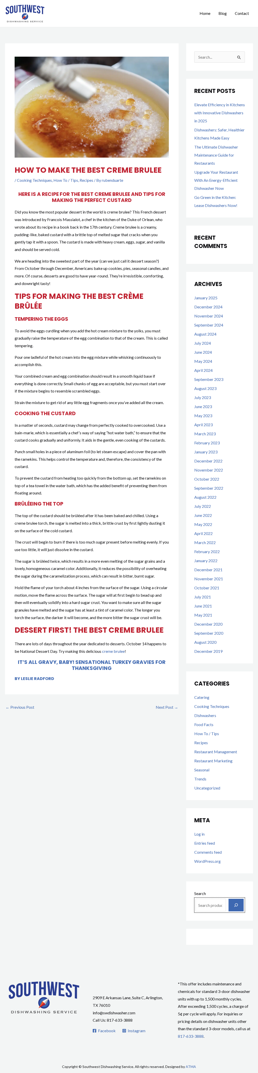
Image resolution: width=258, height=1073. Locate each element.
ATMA (191, 1066)
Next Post (167, 707)
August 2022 (205, 497)
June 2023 (203, 406)
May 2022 (203, 524)
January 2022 (205, 560)
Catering (201, 697)
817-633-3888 (191, 1036)
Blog (222, 13)
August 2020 (205, 642)
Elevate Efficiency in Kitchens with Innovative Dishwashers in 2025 (219, 112)
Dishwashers (205, 715)
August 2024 (205, 334)
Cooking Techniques (34, 180)
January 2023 (205, 451)
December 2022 (208, 460)
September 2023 (208, 379)
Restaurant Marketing (213, 760)
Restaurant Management (215, 751)
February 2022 (207, 551)
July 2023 (202, 397)
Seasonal (201, 769)
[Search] (236, 905)
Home (205, 13)
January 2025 (205, 297)
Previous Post (20, 707)
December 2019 (208, 651)
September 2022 (208, 488)
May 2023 (203, 415)
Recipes (86, 180)
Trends (200, 778)
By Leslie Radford (34, 679)
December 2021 (208, 569)
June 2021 (203, 605)
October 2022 (206, 479)
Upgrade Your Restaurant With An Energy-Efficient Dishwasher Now (216, 180)
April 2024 (203, 370)
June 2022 (203, 515)
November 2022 (208, 470)
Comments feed (208, 852)
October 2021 (206, 587)
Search (200, 893)
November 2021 (208, 578)
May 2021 (203, 615)
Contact (242, 13)
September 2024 (208, 325)
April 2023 (203, 424)
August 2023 (205, 388)
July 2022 (202, 506)
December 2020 (208, 624)
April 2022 (203, 533)
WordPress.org (207, 861)
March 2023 (205, 433)
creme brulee (113, 651)
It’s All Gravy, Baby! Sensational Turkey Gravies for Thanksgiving (92, 665)
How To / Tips (65, 180)
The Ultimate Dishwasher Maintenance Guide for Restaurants (216, 155)
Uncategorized (207, 787)
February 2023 (207, 442)
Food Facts (203, 724)
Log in (199, 834)
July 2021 (202, 596)
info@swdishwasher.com (114, 1012)
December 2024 (208, 306)
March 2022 (205, 542)
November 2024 (208, 315)
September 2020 (208, 633)
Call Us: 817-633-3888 (113, 1020)
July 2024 (202, 343)
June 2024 (203, 352)
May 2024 (203, 361)
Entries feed (204, 843)
